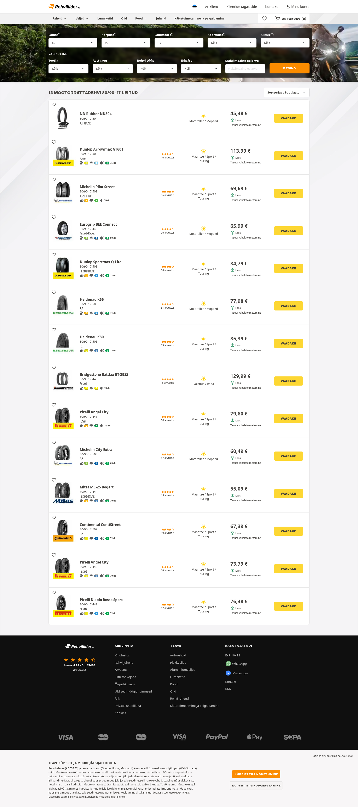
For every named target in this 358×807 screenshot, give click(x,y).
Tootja (53, 60)
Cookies (120, 713)
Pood (139, 18)
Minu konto (300, 6)
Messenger (240, 673)
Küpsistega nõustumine (256, 774)
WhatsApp (239, 663)
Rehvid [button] (58, 18)
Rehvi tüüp (145, 60)
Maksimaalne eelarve (242, 60)
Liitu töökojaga (125, 677)
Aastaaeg (100, 60)
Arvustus (121, 669)
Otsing (289, 68)
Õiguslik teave (125, 684)
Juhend (161, 18)
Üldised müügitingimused (133, 691)
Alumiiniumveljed (182, 669)
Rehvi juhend (124, 662)
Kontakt (271, 6)
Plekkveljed (178, 662)
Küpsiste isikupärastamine (256, 785)
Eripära (186, 60)
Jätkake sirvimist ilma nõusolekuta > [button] (333, 756)
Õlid (124, 18)
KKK (228, 688)
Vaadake (288, 118)
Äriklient (211, 6)
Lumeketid (105, 18)
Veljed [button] (80, 18)
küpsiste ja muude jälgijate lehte (105, 796)
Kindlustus (122, 655)
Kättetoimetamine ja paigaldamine (199, 18)
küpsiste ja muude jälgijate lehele (99, 788)
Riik (117, 698)
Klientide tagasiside (241, 6)
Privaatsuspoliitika (128, 706)
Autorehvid (178, 655)
